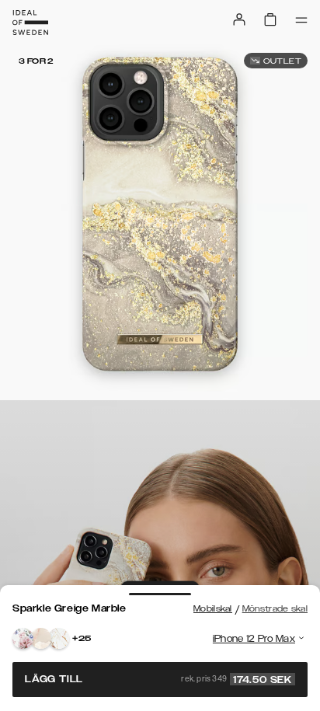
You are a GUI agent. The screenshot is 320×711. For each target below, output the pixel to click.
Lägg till (158, 679)
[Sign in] (239, 19)
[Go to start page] (30, 22)
